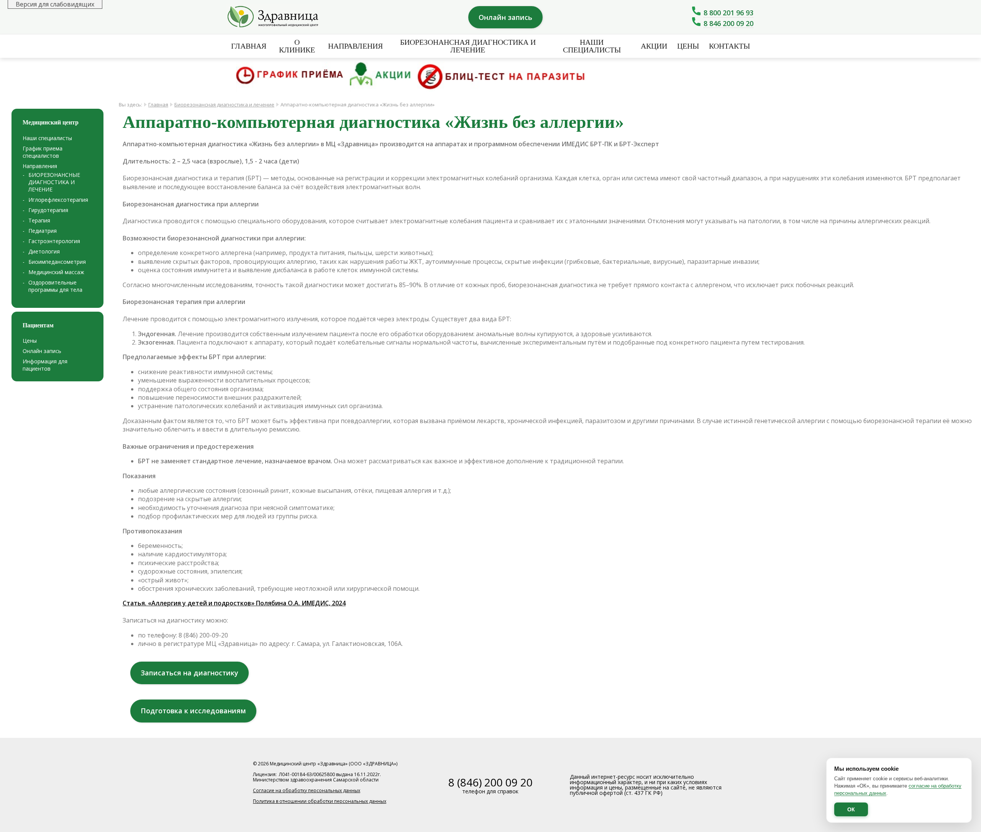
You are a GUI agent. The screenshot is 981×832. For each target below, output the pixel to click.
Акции (654, 46)
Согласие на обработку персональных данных (306, 790)
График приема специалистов (42, 152)
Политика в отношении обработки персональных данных (319, 801)
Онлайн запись (505, 17)
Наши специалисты (592, 46)
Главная (248, 46)
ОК (851, 809)
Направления (40, 166)
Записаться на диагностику (189, 672)
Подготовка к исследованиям (193, 710)
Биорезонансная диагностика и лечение (224, 104)
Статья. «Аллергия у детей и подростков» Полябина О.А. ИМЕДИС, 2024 (234, 603)
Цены (688, 46)
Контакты (729, 46)
